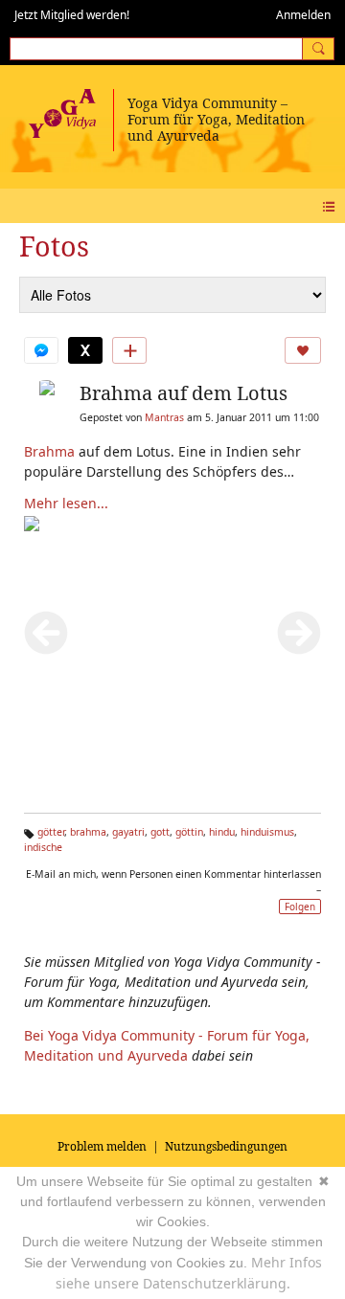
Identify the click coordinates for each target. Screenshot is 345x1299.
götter (50, 832)
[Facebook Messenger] (41, 350)
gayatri (128, 832)
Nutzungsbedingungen (226, 1146)
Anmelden (303, 15)
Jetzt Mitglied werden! (71, 15)
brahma (88, 832)
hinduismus (267, 832)
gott (160, 832)
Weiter (299, 633)
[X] (85, 350)
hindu (222, 832)
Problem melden (102, 1146)
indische (43, 847)
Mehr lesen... (66, 503)
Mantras (164, 417)
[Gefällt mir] (303, 350)
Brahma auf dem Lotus (184, 393)
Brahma (49, 451)
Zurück (46, 633)
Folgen (300, 906)
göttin (189, 832)
